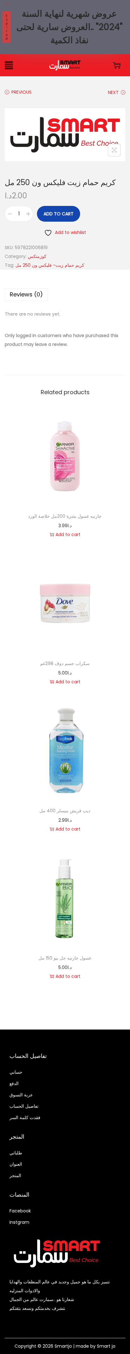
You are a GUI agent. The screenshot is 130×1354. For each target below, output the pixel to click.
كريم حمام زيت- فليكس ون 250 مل (49, 265)
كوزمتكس (37, 256)
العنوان (15, 1164)
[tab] (65, 294)
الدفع (14, 1083)
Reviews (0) (26, 294)
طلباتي (15, 1153)
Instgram (19, 1222)
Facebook (20, 1211)
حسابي (15, 1072)
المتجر (15, 1175)
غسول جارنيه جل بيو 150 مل (64, 958)
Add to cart (59, 214)
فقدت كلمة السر (24, 1117)
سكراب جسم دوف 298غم (65, 663)
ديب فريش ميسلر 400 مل (64, 811)
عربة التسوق (21, 1095)
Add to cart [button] (68, 534)
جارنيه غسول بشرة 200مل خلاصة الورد (65, 516)
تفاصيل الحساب (23, 1106)
